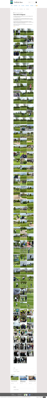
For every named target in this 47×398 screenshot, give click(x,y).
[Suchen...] (36, 2)
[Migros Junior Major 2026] (15, 378)
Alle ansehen (35, 374)
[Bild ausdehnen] (16, 32)
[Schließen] (46, 397)
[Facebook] (29, 395)
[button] (36, 5)
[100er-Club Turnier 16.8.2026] (32, 378)
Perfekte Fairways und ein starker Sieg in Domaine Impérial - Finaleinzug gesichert (23, 381)
